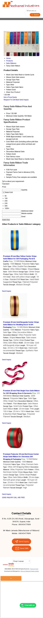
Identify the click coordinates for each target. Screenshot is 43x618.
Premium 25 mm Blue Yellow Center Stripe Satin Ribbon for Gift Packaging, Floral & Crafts (20, 258)
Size (7, 157)
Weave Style (10, 127)
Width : (24, 343)
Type (8, 149)
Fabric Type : (25, 398)
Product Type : (16, 274)
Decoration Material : (19, 335)
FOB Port (9, 170)
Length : (28, 345)
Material (9, 132)
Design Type (10, 129)
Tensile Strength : (16, 285)
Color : (18, 277)
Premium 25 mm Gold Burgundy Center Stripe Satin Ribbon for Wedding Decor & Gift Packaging (21, 324)
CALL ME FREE (19, 497)
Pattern (8, 154)
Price (8, 113)
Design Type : (29, 272)
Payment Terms (12, 172)
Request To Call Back (11, 100)
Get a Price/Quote (10, 97)
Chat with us (30, 605)
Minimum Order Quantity (15, 116)
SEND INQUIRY (7, 497)
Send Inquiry (24, 100)
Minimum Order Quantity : (23, 396)
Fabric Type (10, 134)
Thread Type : (25, 282)
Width (8, 137)
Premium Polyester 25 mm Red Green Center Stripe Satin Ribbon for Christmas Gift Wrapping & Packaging (21, 456)
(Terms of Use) (34, 569)
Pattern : (27, 269)
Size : (12, 279)
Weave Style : (26, 338)
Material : (22, 264)
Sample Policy (11, 177)
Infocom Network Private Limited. (29, 571)
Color (8, 142)
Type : (18, 266)
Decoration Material (13, 152)
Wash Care (10, 159)
